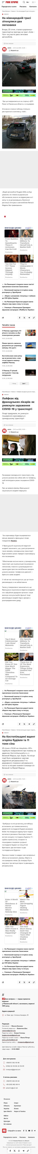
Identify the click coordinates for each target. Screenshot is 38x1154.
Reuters (14, 541)
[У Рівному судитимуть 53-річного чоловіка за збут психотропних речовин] (30, 333)
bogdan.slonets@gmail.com (11, 1035)
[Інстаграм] (32, 1130)
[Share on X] (14, 1151)
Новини (6, 14)
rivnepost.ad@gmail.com (26, 1042)
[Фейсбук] (24, 1130)
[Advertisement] (19, 169)
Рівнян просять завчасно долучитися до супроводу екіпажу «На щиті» (12, 345)
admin (9, 48)
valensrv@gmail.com (9, 1030)
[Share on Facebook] (10, 1151)
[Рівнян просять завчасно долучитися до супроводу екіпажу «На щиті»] (30, 345)
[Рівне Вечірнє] (14, 2)
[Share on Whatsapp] (19, 1151)
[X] (26, 1130)
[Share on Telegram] (23, 1151)
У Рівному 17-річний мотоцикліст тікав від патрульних (10, 373)
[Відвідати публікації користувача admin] (4, 49)
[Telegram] (34, 1130)
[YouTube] (29, 1130)
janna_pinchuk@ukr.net (10, 1040)
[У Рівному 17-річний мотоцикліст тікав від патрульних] (30, 372)
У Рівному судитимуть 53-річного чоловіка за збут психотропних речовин (12, 333)
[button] (4, 2)
